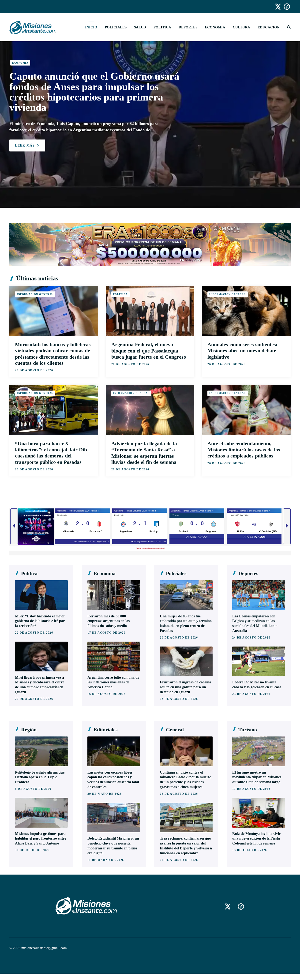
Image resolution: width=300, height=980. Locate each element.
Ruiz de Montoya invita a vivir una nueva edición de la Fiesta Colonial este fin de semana (256, 838)
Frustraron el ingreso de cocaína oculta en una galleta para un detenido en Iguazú (185, 687)
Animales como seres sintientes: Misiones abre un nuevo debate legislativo (242, 350)
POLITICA (162, 27)
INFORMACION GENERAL (35, 294)
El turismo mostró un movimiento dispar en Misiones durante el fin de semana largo (256, 777)
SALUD (140, 27)
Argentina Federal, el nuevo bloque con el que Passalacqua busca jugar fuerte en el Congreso (148, 350)
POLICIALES (116, 27)
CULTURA (241, 27)
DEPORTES (188, 27)
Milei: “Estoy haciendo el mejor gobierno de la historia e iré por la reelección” (40, 621)
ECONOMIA (215, 27)
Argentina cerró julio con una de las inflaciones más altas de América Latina (113, 682)
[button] (287, 27)
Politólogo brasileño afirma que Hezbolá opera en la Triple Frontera (39, 777)
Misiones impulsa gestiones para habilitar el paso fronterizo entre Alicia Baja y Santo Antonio (40, 838)
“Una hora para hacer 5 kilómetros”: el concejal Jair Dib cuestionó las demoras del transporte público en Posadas (51, 453)
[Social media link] (276, 6)
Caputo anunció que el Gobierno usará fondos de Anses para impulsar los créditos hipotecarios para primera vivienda (94, 91)
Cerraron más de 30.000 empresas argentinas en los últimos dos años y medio (108, 621)
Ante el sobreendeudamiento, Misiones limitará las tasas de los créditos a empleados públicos (243, 450)
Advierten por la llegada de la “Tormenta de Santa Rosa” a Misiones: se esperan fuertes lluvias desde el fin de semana (144, 453)
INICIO (91, 27)
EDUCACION (269, 27)
